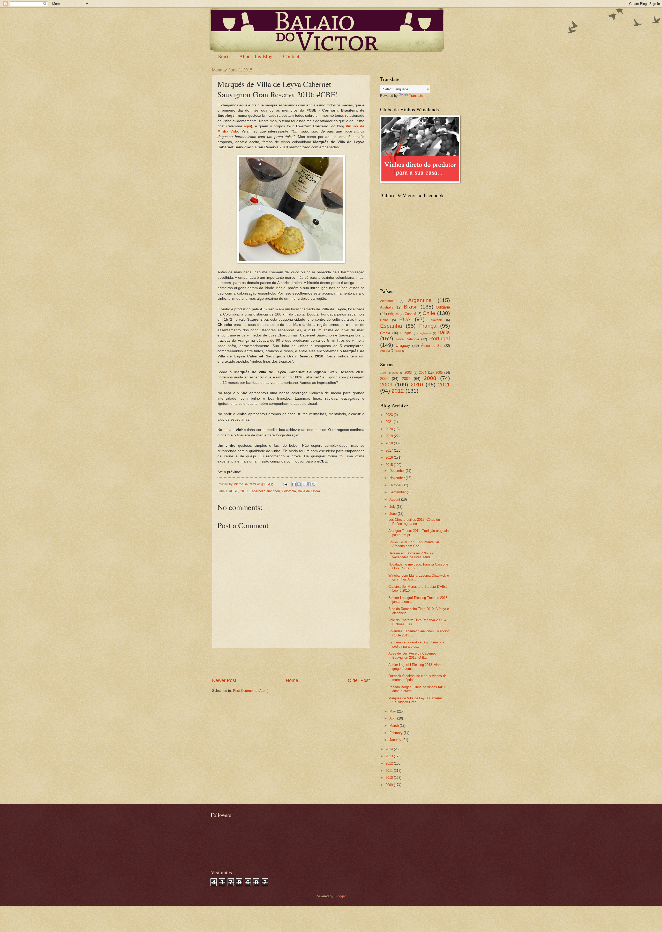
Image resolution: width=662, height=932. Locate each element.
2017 (390, 450)
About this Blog (256, 56)
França (428, 326)
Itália (444, 332)
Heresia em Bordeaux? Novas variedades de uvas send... (410, 555)
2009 (386, 384)
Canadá (410, 314)
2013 (390, 756)
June (393, 514)
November (397, 478)
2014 (390, 749)
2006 (384, 378)
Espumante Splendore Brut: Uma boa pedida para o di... (416, 644)
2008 (430, 378)
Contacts (292, 56)
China (384, 320)
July (393, 507)
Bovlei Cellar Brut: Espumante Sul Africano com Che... (414, 544)
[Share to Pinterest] (313, 484)
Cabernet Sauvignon (265, 491)
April (393, 718)
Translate (416, 96)
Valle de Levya (309, 491)
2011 (444, 384)
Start (223, 56)
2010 (243, 491)
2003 (408, 373)
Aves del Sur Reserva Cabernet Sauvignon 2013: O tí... (412, 655)
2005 (439, 373)
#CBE (233, 491)
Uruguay (403, 345)
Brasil (411, 307)
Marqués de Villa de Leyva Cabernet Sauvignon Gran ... (415, 700)
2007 (406, 378)
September (398, 492)
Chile (429, 313)
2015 (390, 465)
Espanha (391, 326)
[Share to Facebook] (308, 484)
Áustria (385, 350)
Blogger (339, 896)
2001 (395, 372)
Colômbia (289, 491)
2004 (422, 373)
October (395, 485)
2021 (390, 422)
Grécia (385, 333)
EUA (404, 319)
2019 (390, 436)
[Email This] (294, 484)
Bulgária (443, 307)
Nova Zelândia (407, 339)
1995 (383, 372)
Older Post (359, 680)
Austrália (386, 307)
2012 (398, 391)
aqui (247, 126)
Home (292, 680)
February (396, 733)
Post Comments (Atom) (250, 691)
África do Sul (431, 346)
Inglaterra (425, 333)
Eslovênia (436, 320)
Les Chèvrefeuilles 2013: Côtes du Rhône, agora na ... (414, 521)
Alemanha (387, 301)
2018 (390, 443)
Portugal (439, 338)
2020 (390, 429)
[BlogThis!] (299, 484)
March (394, 726)
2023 (390, 415)
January (395, 740)
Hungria (406, 333)
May (393, 711)
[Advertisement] (290, 663)
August (395, 499)
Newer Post (224, 680)
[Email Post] (284, 484)
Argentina (420, 300)
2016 (390, 457)
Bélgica (393, 313)
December (397, 471)
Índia (398, 350)
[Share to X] (303, 484)
